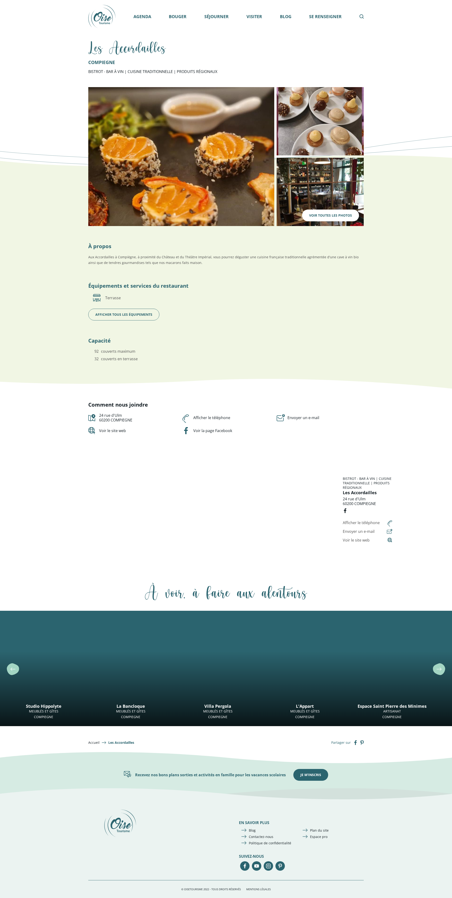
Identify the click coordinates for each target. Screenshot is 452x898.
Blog (285, 16)
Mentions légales (258, 889)
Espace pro (318, 836)
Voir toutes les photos (330, 215)
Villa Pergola (217, 706)
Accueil (94, 742)
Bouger (177, 16)
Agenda (142, 16)
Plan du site (319, 830)
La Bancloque (131, 706)
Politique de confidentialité (270, 843)
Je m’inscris (310, 775)
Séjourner (216, 16)
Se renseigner (325, 16)
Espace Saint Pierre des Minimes (392, 706)
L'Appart (305, 706)
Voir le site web (112, 430)
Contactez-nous (261, 836)
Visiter (254, 16)
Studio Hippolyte (43, 706)
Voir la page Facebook (212, 430)
